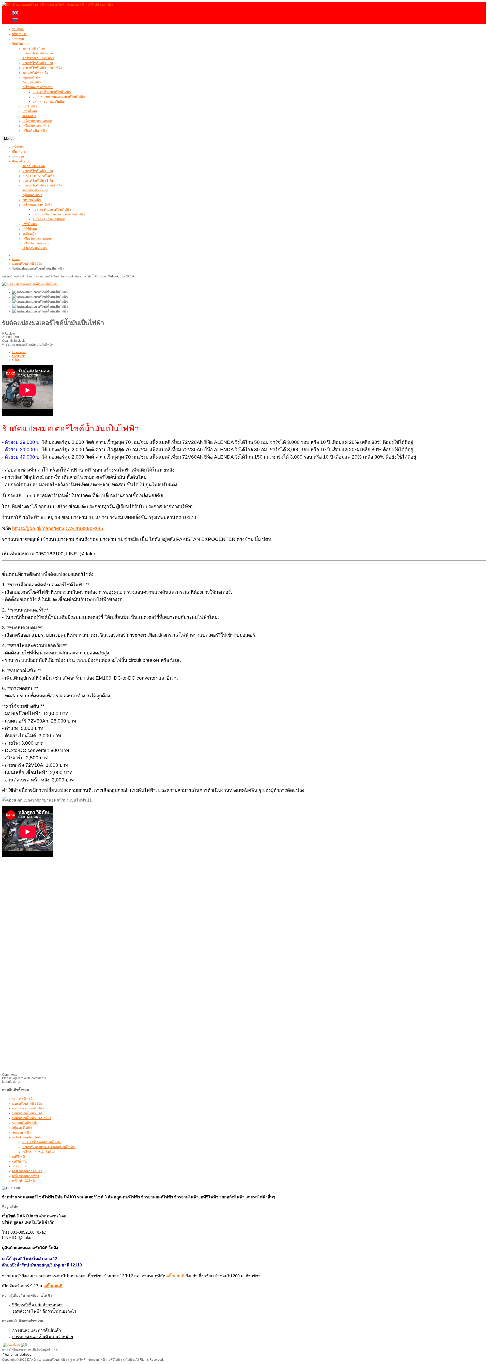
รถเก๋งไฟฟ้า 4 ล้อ (33, 166)
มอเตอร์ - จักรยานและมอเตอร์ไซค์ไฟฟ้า (59, 214)
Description (19, 352)
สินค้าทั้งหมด (20, 161)
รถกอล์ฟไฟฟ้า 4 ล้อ (35, 190)
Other (15, 360)
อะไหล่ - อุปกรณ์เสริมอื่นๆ (49, 219)
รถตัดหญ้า (29, 234)
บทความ (18, 156)
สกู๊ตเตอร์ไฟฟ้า (32, 195)
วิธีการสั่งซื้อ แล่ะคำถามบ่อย (37, 1305)
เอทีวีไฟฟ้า (29, 224)
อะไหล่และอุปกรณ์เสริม (37, 205)
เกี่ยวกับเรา (19, 151)
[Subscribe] (52, 1355)
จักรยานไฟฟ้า (31, 200)
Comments (18, 356)
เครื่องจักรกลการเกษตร (37, 238)
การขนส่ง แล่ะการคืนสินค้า (36, 1330)
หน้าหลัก (18, 147)
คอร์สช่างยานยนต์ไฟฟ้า (38, 176)
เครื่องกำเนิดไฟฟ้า (34, 248)
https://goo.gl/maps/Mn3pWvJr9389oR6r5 (57, 528)
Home (16, 259)
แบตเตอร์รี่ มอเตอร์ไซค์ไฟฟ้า (52, 209)
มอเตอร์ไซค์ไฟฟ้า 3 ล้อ (37, 180)
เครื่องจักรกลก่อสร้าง (35, 243)
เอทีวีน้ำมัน (29, 229)
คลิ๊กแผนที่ (175, 1276)
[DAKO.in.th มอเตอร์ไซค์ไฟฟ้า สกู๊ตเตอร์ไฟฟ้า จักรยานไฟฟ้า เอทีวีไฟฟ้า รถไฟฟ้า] (57, 4)
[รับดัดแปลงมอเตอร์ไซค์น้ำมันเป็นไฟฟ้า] (40, 292)
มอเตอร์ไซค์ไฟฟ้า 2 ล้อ (37, 171)
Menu (8, 138)
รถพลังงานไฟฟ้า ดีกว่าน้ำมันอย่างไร (44, 1311)
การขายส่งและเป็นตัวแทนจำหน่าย (42, 1337)
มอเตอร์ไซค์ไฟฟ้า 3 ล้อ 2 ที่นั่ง (42, 185)
